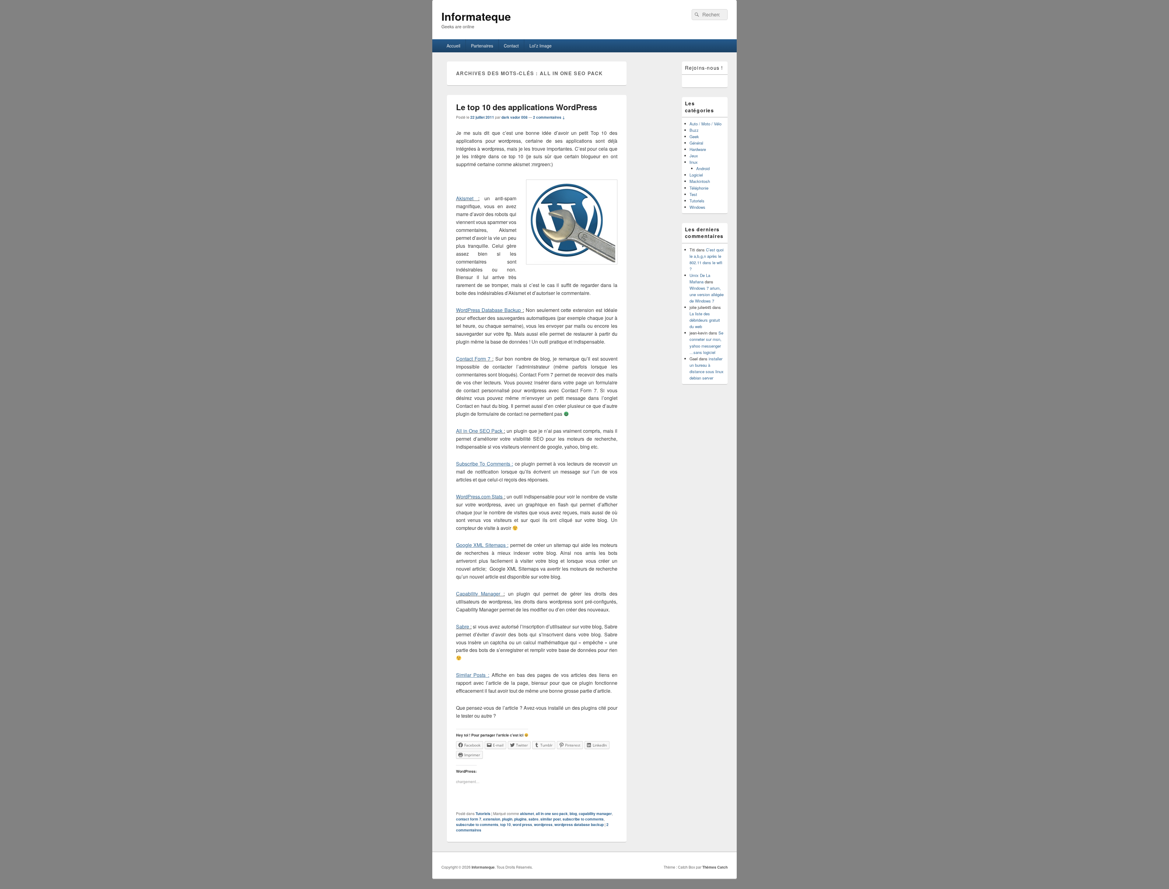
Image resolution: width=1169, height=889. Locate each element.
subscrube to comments (477, 824)
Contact (511, 46)
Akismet (464, 198)
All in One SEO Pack (480, 430)
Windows (697, 207)
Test (693, 194)
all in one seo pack (552, 813)
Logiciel (696, 175)
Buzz (694, 130)
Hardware (698, 149)
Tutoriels (483, 813)
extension (491, 819)
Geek (694, 136)
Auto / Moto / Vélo (705, 124)
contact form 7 (468, 819)
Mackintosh (700, 181)
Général (696, 143)
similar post (550, 819)
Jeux (694, 156)
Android (703, 168)
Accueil (453, 46)
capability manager (595, 813)
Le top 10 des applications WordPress (526, 107)
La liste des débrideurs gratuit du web (705, 320)
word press (522, 824)
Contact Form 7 (473, 358)
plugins (520, 819)
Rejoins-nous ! (704, 67)
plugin (507, 819)
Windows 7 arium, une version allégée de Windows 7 (707, 294)
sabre (533, 819)
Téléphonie (699, 188)
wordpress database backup (579, 824)
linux (694, 162)
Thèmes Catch (715, 867)
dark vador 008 (514, 117)
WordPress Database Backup (488, 309)
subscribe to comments (583, 819)
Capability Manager (480, 593)
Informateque (476, 16)
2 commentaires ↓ (549, 117)
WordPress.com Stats (479, 496)
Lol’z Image (540, 46)
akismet (527, 813)
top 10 (505, 824)
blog (573, 813)
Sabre (463, 626)
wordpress (543, 824)
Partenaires (482, 46)
